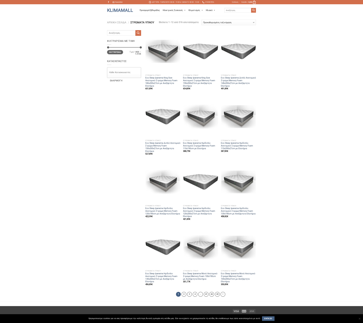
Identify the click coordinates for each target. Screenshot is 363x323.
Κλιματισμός (194, 10)
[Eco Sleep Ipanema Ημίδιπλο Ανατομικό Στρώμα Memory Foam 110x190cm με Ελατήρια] (200, 116)
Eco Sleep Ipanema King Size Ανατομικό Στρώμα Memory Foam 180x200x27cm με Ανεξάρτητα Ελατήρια (161, 82)
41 (206, 294)
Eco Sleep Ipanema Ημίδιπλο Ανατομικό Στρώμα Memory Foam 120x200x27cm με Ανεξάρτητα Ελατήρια (199, 212)
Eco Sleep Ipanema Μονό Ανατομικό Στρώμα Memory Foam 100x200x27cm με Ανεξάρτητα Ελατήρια (238, 277)
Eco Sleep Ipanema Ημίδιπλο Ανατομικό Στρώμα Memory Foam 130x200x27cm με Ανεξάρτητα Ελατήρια (161, 277)
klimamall (120, 10)
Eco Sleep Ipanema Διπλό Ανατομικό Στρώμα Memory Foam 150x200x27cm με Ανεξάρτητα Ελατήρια (162, 147)
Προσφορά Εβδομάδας (150, 10)
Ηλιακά (209, 10)
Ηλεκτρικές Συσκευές (173, 10)
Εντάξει (268, 318)
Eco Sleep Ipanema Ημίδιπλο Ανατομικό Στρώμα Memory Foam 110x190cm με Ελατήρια (199, 146)
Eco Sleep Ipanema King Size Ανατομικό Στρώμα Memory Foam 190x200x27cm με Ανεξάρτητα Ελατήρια (199, 82)
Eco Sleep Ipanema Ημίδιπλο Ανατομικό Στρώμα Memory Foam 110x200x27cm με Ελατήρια (237, 146)
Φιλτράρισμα (115, 52)
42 (212, 294)
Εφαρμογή (116, 80)
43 (217, 294)
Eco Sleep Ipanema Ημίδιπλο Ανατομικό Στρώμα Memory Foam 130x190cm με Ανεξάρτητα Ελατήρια (238, 211)
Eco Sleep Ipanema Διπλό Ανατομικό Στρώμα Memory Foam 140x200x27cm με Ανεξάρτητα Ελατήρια (238, 82)
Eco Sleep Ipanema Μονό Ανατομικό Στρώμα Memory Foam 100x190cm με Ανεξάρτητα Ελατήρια (200, 276)
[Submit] (253, 10)
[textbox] (124, 72)
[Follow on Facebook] (108, 2)
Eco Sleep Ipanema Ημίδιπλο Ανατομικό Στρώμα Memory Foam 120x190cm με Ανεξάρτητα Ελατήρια (162, 211)
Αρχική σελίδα (116, 22)
